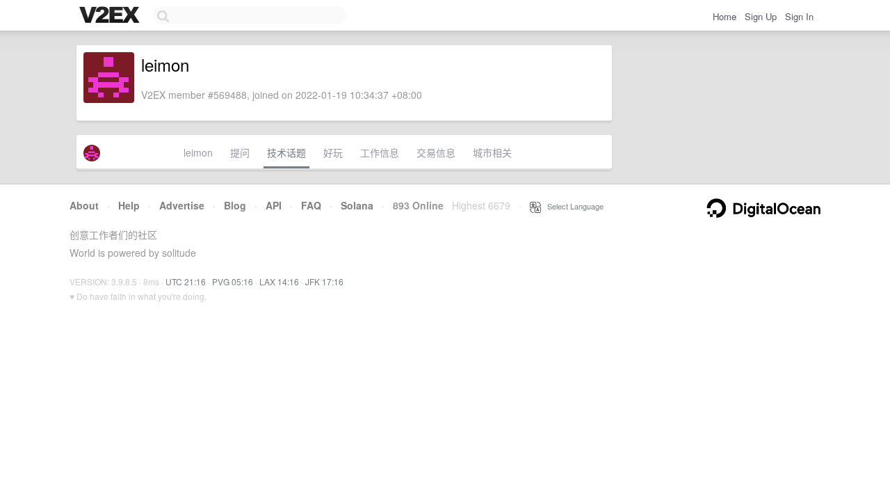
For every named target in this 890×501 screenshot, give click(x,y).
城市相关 (492, 152)
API (274, 205)
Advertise (181, 205)
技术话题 (286, 152)
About (84, 205)
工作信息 (379, 152)
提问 (240, 152)
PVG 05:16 (232, 281)
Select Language (572, 206)
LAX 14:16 (279, 281)
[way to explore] (111, 16)
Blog (235, 205)
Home (724, 16)
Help (129, 205)
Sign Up (761, 16)
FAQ (311, 205)
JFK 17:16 (324, 281)
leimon (198, 152)
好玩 (333, 152)
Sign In (799, 16)
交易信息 (435, 152)
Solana (357, 205)
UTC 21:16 (185, 281)
